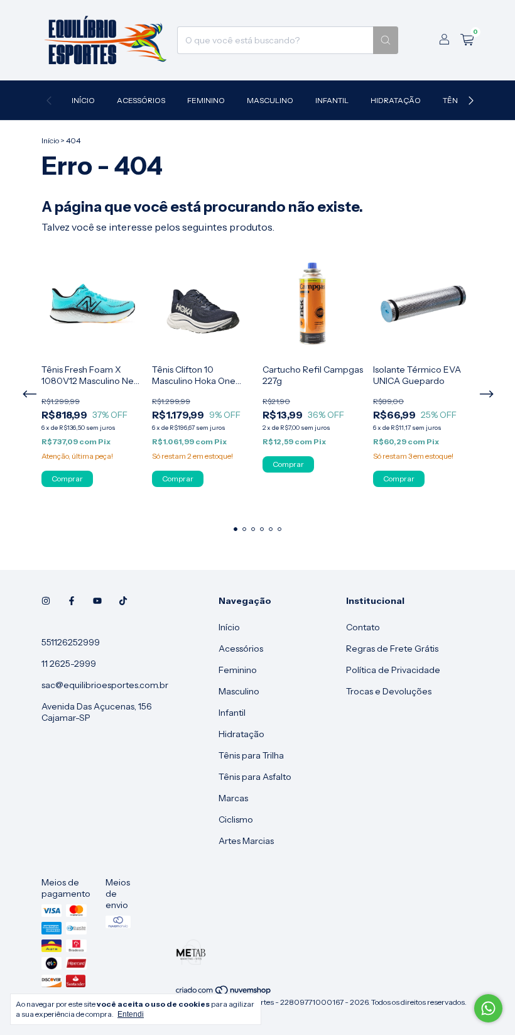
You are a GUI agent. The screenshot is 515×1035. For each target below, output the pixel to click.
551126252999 (70, 642)
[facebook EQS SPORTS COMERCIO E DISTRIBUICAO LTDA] (71, 600)
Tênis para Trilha (251, 755)
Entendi (130, 1014)
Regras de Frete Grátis (392, 648)
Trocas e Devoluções (388, 691)
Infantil (332, 100)
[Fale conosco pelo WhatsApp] (488, 1008)
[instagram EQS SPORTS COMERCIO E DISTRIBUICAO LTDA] (45, 600)
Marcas (233, 798)
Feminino (206, 100)
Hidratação (396, 100)
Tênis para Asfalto (255, 776)
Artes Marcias (246, 840)
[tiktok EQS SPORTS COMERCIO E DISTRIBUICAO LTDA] (123, 600)
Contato (363, 627)
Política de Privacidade (393, 670)
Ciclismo (236, 819)
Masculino (270, 100)
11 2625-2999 (68, 663)
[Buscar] (385, 40)
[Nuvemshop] (224, 992)
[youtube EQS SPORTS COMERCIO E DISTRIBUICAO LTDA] (97, 600)
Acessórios (141, 100)
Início (83, 100)
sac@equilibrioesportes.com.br (104, 685)
